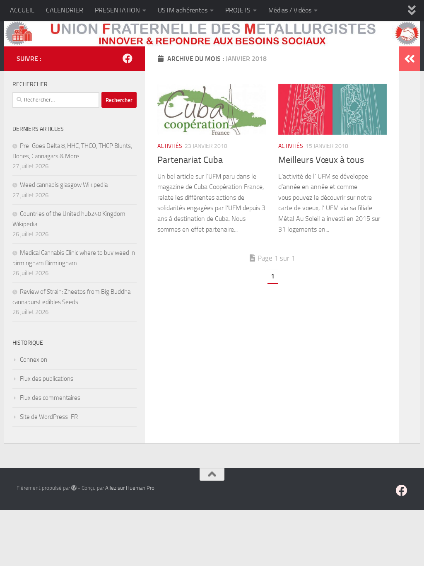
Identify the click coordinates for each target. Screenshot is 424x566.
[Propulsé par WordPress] (74, 488)
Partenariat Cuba (190, 160)
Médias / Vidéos (289, 10)
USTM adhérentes (182, 10)
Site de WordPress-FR (49, 417)
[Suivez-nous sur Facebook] (127, 58)
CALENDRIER (64, 10)
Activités (169, 146)
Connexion (33, 359)
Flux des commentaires (50, 398)
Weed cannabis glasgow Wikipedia (64, 185)
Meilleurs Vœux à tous (321, 160)
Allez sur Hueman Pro (129, 488)
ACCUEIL (22, 10)
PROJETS (238, 10)
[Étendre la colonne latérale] (409, 58)
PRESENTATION (117, 10)
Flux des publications (46, 378)
